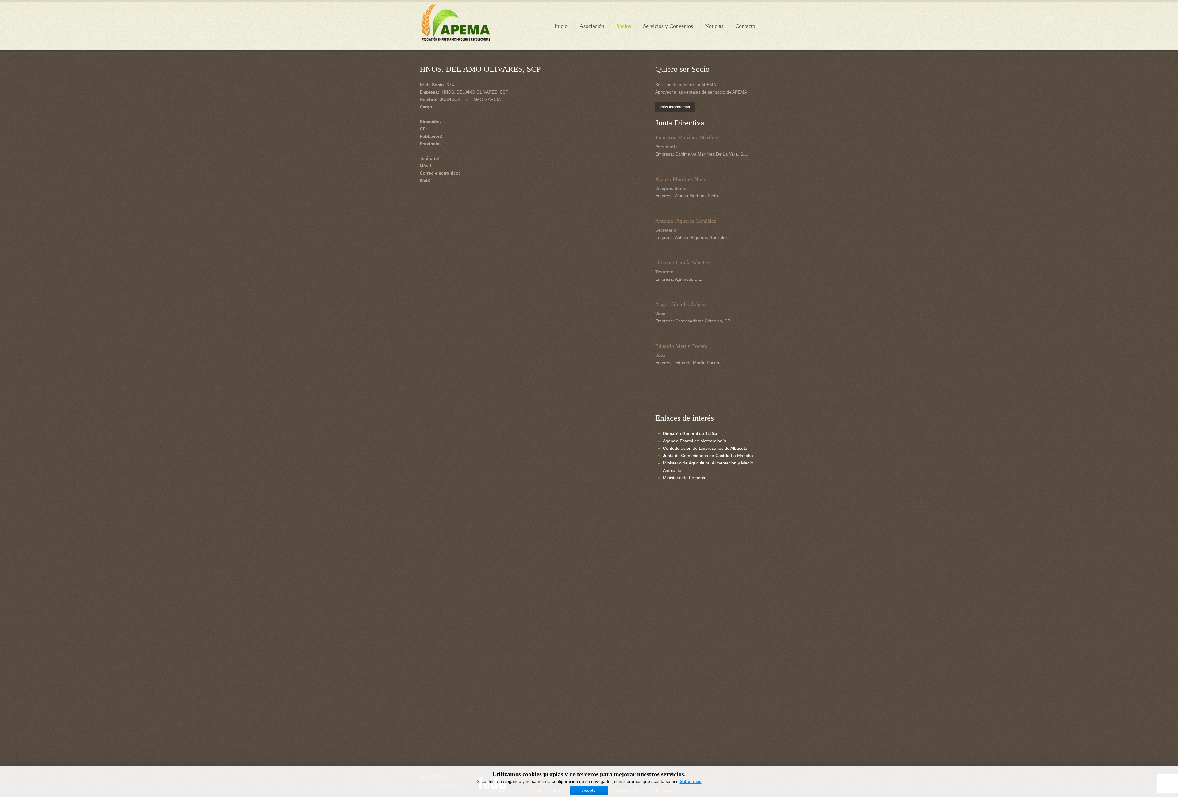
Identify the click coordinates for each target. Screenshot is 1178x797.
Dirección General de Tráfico (690, 433)
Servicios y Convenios (668, 26)
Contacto (745, 26)
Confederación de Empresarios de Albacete (705, 448)
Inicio (561, 26)
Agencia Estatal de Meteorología (694, 440)
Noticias (714, 26)
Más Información (675, 107)
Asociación (591, 26)
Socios (623, 26)
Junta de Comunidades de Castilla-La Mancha (708, 455)
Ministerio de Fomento (684, 477)
